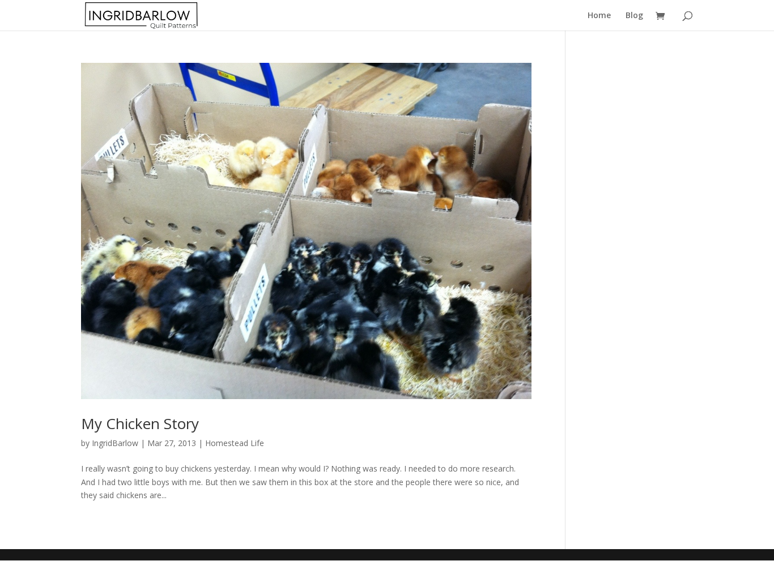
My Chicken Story (140, 423)
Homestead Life (234, 443)
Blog (634, 15)
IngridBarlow (115, 443)
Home (599, 15)
